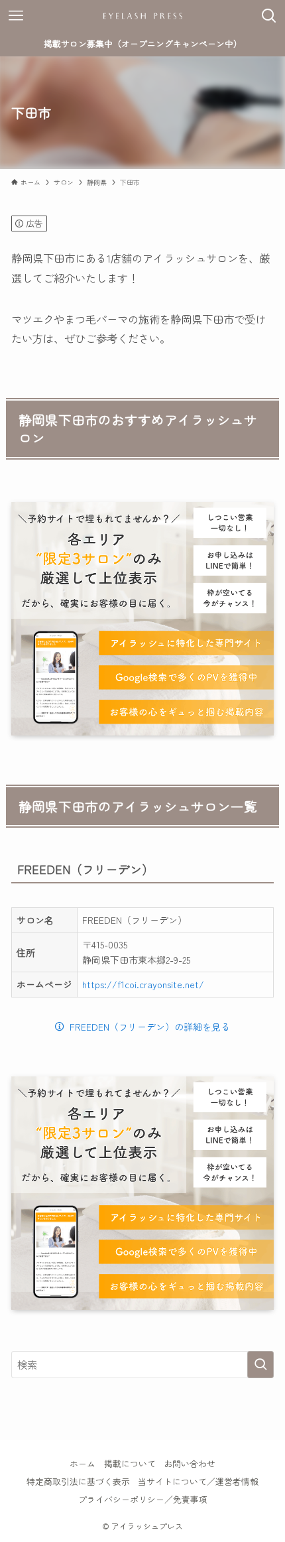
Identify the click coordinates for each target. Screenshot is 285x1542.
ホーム (82, 1463)
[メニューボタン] (16, 16)
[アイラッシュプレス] (142, 16)
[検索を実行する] (260, 1364)
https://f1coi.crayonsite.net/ (143, 984)
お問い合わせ (189, 1463)
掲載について (130, 1463)
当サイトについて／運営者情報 (198, 1481)
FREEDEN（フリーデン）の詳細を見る (150, 1026)
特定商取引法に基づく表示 (78, 1481)
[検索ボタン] (269, 16)
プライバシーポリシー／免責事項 (142, 1499)
